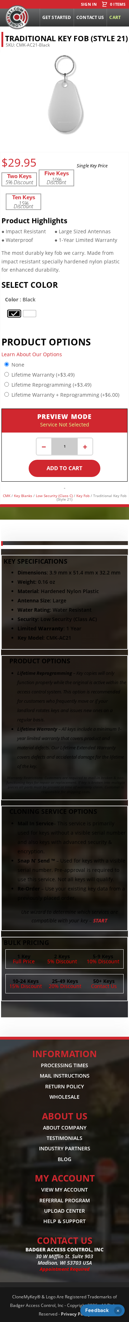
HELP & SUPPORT (64, 1221)
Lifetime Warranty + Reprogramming (65, 394)
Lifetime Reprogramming (51, 384)
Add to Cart (64, 468)
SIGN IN (89, 4)
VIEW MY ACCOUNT (64, 1189)
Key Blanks (23, 495)
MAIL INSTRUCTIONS (65, 1075)
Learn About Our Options (31, 354)
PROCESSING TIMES (64, 1065)
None (17, 364)
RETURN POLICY (64, 1086)
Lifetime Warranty (43, 374)
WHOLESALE (64, 1096)
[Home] (17, 17)
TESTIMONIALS (64, 1138)
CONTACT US (64, 1240)
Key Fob (83, 495)
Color (11, 299)
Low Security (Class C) (54, 495)
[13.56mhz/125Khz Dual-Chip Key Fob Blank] (64, 133)
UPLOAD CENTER (64, 1210)
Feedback (97, 1310)
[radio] (14, 313)
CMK (6, 495)
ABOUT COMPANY (64, 1127)
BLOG (64, 1159)
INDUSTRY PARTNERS (64, 1148)
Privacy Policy (76, 1314)
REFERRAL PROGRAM (64, 1200)
